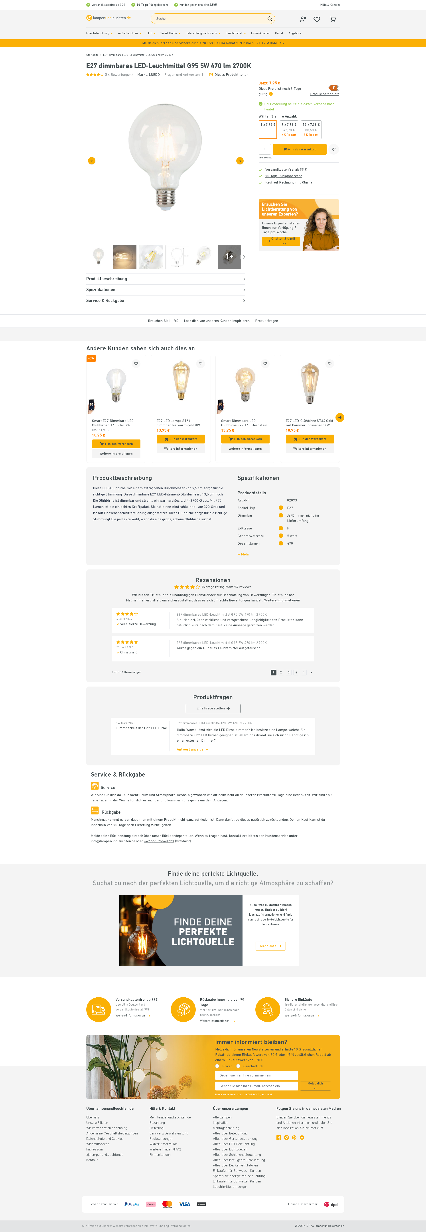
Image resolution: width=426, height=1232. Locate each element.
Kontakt (92, 1160)
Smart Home (168, 33)
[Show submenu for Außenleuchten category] (140, 33)
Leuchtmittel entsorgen (230, 1187)
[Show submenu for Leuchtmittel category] (245, 33)
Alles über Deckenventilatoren (235, 1165)
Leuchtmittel (234, 33)
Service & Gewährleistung (169, 1133)
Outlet (279, 33)
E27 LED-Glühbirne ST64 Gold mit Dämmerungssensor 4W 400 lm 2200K (309, 423)
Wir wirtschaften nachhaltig (106, 1128)
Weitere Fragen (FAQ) (165, 1149)
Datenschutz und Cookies (105, 1139)
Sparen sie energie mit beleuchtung (239, 1176)
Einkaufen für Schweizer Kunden (237, 1171)
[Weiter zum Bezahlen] (240, 160)
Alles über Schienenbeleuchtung (237, 1155)
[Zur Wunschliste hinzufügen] (333, 149)
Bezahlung (157, 1123)
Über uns (93, 1117)
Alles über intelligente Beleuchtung (239, 1160)
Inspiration (220, 1123)
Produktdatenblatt (324, 94)
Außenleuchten (128, 33)
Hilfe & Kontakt (330, 5)
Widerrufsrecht (97, 1144)
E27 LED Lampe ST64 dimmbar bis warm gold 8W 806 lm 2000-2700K (178, 423)
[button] (213, 43)
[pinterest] (294, 1137)
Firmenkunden (260, 33)
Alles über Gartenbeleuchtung (235, 1139)
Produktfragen (266, 321)
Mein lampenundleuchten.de (170, 1117)
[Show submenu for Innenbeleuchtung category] (111, 33)
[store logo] (108, 18)
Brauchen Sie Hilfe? (163, 321)
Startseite (92, 55)
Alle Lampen (222, 1117)
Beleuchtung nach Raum (201, 33)
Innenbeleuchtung (97, 33)
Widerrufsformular (163, 1144)
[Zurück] (91, 160)
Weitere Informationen (282, 600)
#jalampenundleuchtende (104, 1155)
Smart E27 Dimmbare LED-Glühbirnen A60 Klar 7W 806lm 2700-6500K (113, 423)
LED (149, 33)
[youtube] (302, 1137)
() (119, 75)
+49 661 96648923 (159, 841)
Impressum (94, 1149)
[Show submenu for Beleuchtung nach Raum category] (219, 33)
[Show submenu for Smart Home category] (179, 33)
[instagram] (286, 1137)
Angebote (295, 33)
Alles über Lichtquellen (230, 1149)
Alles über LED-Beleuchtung (234, 1144)
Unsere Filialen (97, 1123)
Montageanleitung (226, 1128)
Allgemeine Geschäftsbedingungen (112, 1133)
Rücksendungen (161, 1139)
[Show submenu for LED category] (154, 33)
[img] (165, 160)
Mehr (245, 554)
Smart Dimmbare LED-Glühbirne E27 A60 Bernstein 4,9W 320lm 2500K (244, 423)
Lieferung (157, 1128)
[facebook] (278, 1137)
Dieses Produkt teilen (231, 75)
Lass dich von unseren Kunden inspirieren (217, 321)
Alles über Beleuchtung (230, 1133)
